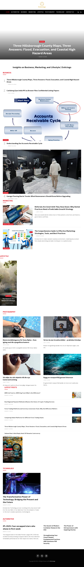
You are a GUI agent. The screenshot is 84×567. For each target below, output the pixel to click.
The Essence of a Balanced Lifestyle (8, 299)
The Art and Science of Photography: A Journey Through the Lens (12, 454)
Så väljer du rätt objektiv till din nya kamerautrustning (16, 378)
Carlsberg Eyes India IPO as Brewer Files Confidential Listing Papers (33, 90)
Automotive (15, 12)
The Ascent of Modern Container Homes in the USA (51, 528)
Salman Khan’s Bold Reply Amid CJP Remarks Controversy (22, 433)
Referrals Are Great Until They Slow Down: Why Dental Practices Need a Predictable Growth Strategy (57, 208)
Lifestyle (40, 12)
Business (24, 12)
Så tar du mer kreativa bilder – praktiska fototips (62, 340)
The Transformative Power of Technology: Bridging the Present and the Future (20, 499)
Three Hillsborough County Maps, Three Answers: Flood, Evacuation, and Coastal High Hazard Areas (42, 49)
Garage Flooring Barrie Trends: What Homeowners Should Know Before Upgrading (38, 196)
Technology (60, 12)
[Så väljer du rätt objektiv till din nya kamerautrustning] (22, 364)
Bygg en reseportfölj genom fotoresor (58, 377)
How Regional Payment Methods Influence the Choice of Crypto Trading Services (29, 402)
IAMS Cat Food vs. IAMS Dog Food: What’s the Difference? (22, 393)
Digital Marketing (8, 224)
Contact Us (70, 12)
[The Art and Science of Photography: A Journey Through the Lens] (12, 450)
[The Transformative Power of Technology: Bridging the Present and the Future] (22, 483)
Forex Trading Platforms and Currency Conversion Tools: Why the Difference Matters (31, 408)
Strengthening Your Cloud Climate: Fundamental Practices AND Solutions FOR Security (51, 539)
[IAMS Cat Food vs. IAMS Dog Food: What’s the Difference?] (76, 395)
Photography (49, 12)
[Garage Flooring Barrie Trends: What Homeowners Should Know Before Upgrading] (42, 172)
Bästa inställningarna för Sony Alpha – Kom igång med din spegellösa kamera (19, 341)
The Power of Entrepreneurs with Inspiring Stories (71, 528)
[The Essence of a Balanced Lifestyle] (8, 283)
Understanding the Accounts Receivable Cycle (24, 143)
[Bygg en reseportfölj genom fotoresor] (62, 364)
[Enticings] (42, 5)
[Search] (78, 12)
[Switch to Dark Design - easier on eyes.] (81, 12)
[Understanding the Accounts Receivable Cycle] (42, 119)
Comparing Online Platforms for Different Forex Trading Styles (24, 417)
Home (8, 12)
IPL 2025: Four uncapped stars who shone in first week (19, 527)
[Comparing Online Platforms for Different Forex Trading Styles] (76, 420)
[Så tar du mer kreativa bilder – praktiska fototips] (62, 327)
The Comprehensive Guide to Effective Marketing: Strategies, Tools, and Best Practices (55, 232)
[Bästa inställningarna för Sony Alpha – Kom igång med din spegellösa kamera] (22, 327)
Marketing (32, 12)
